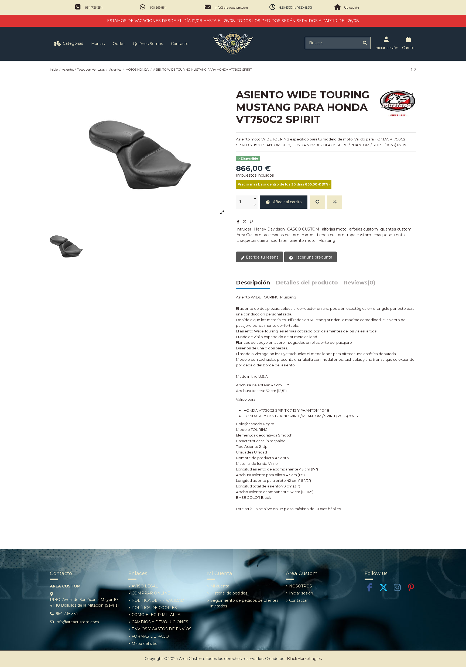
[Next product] (415, 69)
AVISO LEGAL (145, 586)
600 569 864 (158, 7)
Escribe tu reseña (262, 257)
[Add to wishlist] (317, 202)
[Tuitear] (244, 221)
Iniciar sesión (301, 593)
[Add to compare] (334, 202)
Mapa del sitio (144, 643)
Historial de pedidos (228, 593)
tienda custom (330, 234)
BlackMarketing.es (304, 658)
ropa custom (359, 234)
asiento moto (303, 240)
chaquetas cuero (252, 240)
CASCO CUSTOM (303, 229)
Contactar (298, 600)
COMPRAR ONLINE (151, 593)
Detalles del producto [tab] (307, 283)
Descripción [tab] (253, 283)
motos (308, 234)
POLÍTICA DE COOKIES (154, 607)
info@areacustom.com (231, 7)
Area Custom (249, 234)
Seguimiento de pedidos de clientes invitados (244, 603)
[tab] (359, 284)
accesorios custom (281, 234)
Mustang (326, 240)
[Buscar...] (365, 43)
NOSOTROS (300, 586)
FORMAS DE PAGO (150, 636)
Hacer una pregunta (312, 257)
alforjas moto (334, 229)
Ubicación (351, 7)
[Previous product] (412, 69)
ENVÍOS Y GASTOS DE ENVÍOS (161, 629)
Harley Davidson (269, 229)
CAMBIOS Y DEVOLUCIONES (160, 622)
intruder (244, 229)
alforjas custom (363, 229)
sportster (279, 240)
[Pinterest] (251, 221)
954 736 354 (94, 7)
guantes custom (396, 229)
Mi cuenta (219, 586)
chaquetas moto (389, 234)
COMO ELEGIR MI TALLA (156, 614)
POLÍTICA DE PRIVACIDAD (158, 600)
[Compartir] (238, 221)
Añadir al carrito (287, 202)
